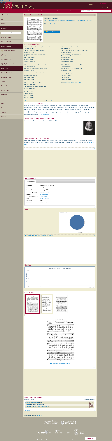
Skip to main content (5, 0)
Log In (3, 19)
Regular (53, 101)
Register (108, 7)
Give (75, 439)
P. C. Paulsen (43, 196)
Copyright (40, 439)
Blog (2, 103)
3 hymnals (52, 24)
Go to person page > (45, 114)
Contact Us (50, 439)
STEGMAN (27, 212)
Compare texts (41, 101)
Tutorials (3, 112)
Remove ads (92, 4)
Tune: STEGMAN (48, 22)
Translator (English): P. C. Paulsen (84, 20)
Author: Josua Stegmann (50, 20)
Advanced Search (6, 37)
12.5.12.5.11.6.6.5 (44, 198)
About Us (3, 116)
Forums (3, 107)
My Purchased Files (9, 63)
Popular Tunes (5, 90)
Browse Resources (6, 72)
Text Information (30, 181)
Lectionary (4, 94)
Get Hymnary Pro (81, 439)
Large (57, 101)
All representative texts (30, 101)
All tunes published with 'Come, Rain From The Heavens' (39, 235)
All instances (28, 410)
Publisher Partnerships (68, 439)
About (35, 439)
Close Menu (7, 14)
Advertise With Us (58, 439)
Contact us (39, 415)
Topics (3, 81)
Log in (102, 7)
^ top (94, 101)
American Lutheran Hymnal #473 (73, 82)
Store (58, 10)
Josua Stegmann (44, 194)
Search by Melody (6, 41)
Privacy (45, 439)
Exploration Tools (6, 77)
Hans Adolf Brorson (44, 192)
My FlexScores (8, 55)
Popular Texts (5, 86)
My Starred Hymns (9, 50)
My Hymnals (7, 59)
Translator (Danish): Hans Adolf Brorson (65, 20)
